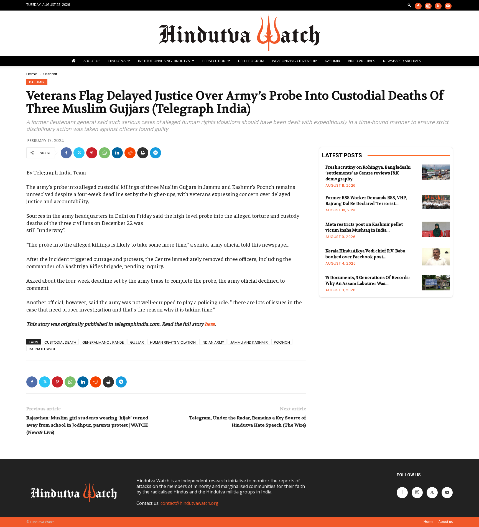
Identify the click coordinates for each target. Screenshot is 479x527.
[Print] (142, 152)
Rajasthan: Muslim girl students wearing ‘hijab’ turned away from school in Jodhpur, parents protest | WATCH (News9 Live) (87, 425)
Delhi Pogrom (251, 60)
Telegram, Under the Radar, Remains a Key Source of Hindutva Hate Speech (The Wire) (247, 421)
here (210, 323)
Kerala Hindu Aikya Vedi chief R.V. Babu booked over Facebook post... (365, 254)
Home (31, 74)
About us (446, 521)
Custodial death (60, 342)
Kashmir (332, 60)
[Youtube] (448, 6)
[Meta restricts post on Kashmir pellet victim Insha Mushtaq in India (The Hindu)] (436, 229)
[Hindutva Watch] (239, 33)
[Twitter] (438, 6)
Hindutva (117, 60)
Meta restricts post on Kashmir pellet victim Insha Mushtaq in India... (364, 227)
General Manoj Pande (103, 342)
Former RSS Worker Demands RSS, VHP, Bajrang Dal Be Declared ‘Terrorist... (366, 200)
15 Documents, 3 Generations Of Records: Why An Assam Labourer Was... (367, 280)
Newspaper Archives (402, 60)
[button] (409, 5)
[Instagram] (428, 6)
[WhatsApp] (104, 152)
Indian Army (213, 342)
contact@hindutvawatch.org (189, 503)
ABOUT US (92, 60)
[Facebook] (418, 6)
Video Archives (361, 60)
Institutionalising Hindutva (164, 60)
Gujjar (137, 342)
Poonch (282, 342)
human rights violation (173, 342)
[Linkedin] (117, 152)
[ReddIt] (130, 152)
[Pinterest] (91, 152)
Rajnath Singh (43, 348)
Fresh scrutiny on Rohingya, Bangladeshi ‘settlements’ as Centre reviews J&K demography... (368, 173)
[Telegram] (155, 152)
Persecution (214, 60)
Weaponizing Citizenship (294, 60)
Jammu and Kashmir (249, 342)
